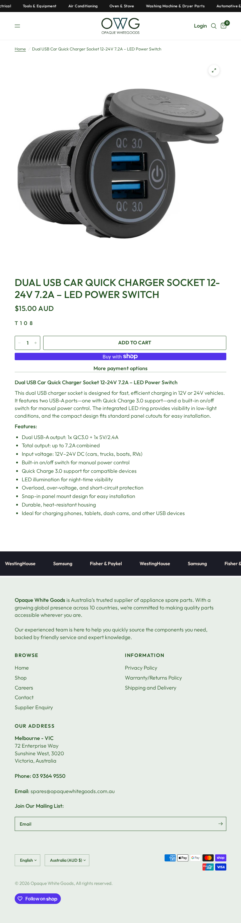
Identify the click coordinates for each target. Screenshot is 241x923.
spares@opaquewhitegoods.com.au (73, 791)
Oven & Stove (111, 6)
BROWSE (27, 655)
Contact (24, 697)
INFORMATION (144, 655)
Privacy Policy (141, 667)
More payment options (120, 368)
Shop (21, 677)
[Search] (214, 26)
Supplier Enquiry (34, 707)
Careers (24, 687)
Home (20, 49)
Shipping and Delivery (150, 687)
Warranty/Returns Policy (153, 677)
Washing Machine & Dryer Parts (164, 6)
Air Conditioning (72, 6)
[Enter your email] (220, 824)
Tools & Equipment (29, 6)
